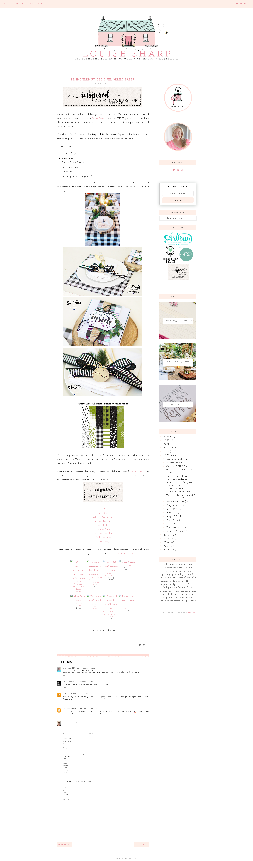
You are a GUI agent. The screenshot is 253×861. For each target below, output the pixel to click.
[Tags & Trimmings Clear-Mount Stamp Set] (95, 574)
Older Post (141, 844)
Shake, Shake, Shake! (178, 404)
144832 (95, 584)
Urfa (64, 760)
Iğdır (65, 789)
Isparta (65, 769)
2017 (166, 455)
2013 (166, 546)
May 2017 (172, 516)
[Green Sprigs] (127, 562)
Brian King (136, 472)
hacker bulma (68, 740)
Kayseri (66, 765)
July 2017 (172, 509)
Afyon (65, 767)
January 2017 (174, 531)
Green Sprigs (127, 565)
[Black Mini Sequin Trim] (127, 601)
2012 (167, 550)
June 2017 (172, 513)
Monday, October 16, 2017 (80, 722)
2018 (167, 451)
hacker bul (67, 738)
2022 (167, 440)
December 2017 (175, 459)
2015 (167, 539)
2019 (167, 448)
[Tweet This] (143, 644)
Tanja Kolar (102, 525)
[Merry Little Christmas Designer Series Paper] (78, 578)
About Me (18, 4)
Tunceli (66, 791)
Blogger (192, 612)
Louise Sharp (103, 509)
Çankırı (66, 772)
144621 (78, 591)
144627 (127, 567)
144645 (78, 606)
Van (64, 758)
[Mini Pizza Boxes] (78, 601)
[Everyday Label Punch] (95, 601)
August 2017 (173, 505)
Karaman (66, 799)
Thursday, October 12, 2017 (85, 668)
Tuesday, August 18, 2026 (82, 781)
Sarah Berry (99, 118)
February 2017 (174, 527)
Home (6, 4)
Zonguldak (67, 764)
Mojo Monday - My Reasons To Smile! (178, 321)
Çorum (65, 770)
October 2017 (174, 466)
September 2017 (175, 501)
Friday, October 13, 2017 (84, 681)
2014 (167, 542)
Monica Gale (103, 529)
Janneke (66, 722)
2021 (167, 444)
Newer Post (64, 844)
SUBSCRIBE (178, 200)
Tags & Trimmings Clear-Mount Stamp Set (95, 580)
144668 (95, 608)
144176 (111, 617)
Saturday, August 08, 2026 (83, 754)
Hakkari (66, 798)
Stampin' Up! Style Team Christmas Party (178, 362)
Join (39, 4)
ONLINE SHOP (124, 554)
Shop (30, 4)
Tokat (65, 787)
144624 (111, 578)
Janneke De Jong (103, 521)
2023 (167, 437)
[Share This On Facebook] (140, 644)
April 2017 (172, 520)
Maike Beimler (103, 537)
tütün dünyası (68, 741)
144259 (127, 608)
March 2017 (173, 524)
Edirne (65, 786)
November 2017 (175, 463)
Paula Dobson (68, 681)
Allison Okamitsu (103, 517)
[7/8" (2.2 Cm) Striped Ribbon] (111, 570)
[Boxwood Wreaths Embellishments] (111, 609)
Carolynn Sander (103, 534)
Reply (65, 675)
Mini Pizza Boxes (78, 604)
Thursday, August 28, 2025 (83, 734)
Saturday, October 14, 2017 (87, 708)
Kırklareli (66, 762)
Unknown (66, 693)
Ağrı (64, 792)
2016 (167, 535)
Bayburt (66, 794)
